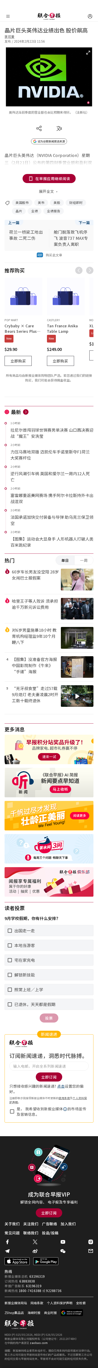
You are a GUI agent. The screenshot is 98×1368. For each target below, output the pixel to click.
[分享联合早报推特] (35, 1242)
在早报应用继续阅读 (52, 178)
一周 (84, 560)
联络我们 (30, 1233)
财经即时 (76, 202)
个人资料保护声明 (59, 1303)
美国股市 (22, 202)
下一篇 (84, 222)
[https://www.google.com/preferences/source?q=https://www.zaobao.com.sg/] (71, 1312)
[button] (65, 1109)
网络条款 (37, 1303)
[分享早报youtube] (63, 1242)
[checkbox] (12, 1111)
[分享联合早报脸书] (7, 1242)
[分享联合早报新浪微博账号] (35, 1251)
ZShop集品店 (14, 1312)
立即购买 (18, 361)
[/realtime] (25, 412)
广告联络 (49, 1223)
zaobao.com (39, 1343)
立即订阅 (49, 1213)
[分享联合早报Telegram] (7, 1251)
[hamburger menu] (8, 16)
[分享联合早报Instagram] (90, 1242)
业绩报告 (53, 211)
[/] (49, 16)
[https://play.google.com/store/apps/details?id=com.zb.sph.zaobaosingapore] (45, 1261)
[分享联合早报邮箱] (90, 1251)
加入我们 (68, 1223)
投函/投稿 (50, 1233)
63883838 (27, 1281)
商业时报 (50, 1312)
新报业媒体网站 (16, 1303)
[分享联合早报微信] (63, 1251)
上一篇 (14, 222)
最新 (16, 411)
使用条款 (64, 1098)
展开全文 (46, 191)
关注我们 (30, 1223)
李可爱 (10, 36)
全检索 (81, 1303)
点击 (61, 1086)
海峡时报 (34, 1312)
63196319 (37, 1276)
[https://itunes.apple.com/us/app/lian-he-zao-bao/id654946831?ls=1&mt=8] (17, 1261)
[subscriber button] (90, 16)
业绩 (34, 211)
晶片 (18, 211)
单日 (65, 560)
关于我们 (12, 1223)
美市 (41, 202)
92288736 (54, 1290)
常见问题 (12, 1233)
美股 (57, 202)
